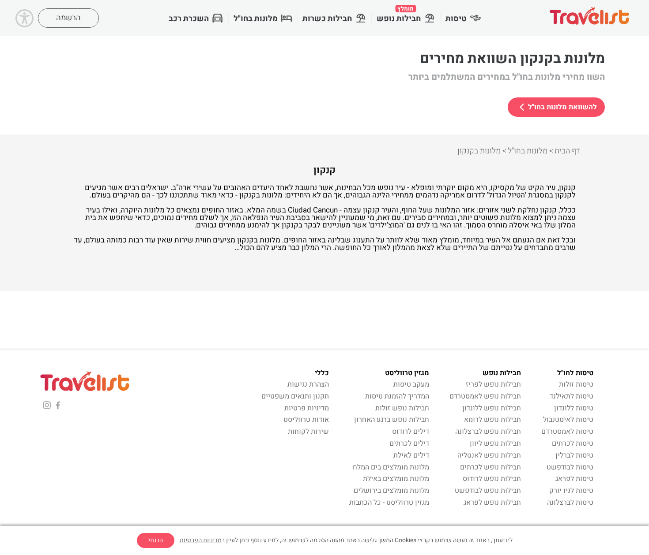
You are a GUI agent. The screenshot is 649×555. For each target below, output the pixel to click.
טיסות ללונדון (573, 408)
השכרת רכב (189, 19)
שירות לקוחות (308, 431)
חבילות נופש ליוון (495, 443)
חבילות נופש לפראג (492, 502)
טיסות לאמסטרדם (567, 431)
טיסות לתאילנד (571, 396)
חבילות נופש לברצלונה (488, 431)
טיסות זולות (576, 384)
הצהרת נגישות (308, 384)
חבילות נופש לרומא (492, 419)
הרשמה (68, 18)
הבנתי (155, 540)
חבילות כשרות (327, 19)
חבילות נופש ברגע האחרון (391, 419)
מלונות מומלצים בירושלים (391, 490)
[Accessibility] (24, 18)
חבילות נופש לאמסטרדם (485, 396)
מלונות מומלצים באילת (396, 478)
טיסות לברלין (574, 455)
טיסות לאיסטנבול (568, 419)
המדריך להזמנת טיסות (397, 396)
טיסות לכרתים (572, 443)
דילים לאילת (411, 455)
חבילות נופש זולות (402, 408)
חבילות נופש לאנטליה (489, 455)
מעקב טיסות (411, 384)
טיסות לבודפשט (570, 467)
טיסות (456, 19)
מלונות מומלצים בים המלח (391, 467)
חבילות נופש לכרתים (490, 467)
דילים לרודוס (410, 431)
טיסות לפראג (574, 478)
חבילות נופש (399, 14)
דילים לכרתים (409, 443)
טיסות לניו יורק (571, 490)
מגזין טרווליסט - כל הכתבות (389, 502)
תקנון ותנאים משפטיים (295, 396)
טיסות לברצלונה (570, 502)
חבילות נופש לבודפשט (488, 490)
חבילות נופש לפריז (493, 384)
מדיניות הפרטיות (201, 540)
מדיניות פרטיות (306, 408)
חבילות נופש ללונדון (491, 408)
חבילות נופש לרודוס (492, 478)
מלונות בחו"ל (256, 19)
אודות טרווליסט (306, 419)
